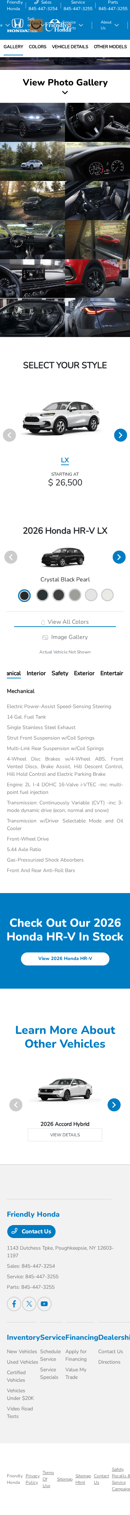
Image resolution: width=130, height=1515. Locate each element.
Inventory (23, 1337)
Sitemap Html (83, 1479)
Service (52, 1337)
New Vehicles (22, 1351)
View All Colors (67, 622)
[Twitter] (29, 1304)
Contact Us (35, 1232)
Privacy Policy (33, 1479)
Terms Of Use (48, 1479)
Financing (81, 1337)
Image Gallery (68, 637)
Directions (109, 1362)
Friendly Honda (15, 1479)
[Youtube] (44, 1304)
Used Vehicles (22, 1362)
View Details (65, 1135)
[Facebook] (14, 1304)
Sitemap (65, 1479)
